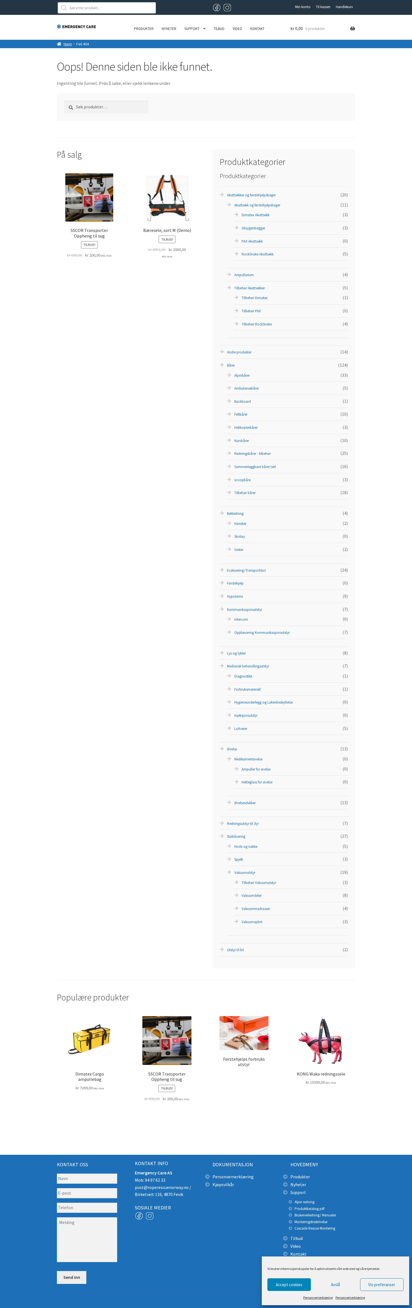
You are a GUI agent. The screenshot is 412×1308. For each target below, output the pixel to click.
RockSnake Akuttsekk (258, 254)
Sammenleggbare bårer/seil (255, 466)
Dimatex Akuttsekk (255, 215)
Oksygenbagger (253, 228)
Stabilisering (236, 836)
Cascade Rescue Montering (315, 1228)
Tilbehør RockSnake (257, 324)
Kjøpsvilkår (223, 1184)
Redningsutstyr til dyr (243, 823)
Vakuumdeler (251, 895)
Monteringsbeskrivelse (311, 1221)
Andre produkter (239, 352)
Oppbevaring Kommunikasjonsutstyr (262, 632)
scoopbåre (242, 480)
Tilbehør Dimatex (255, 297)
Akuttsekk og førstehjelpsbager (257, 205)
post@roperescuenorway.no (162, 1187)
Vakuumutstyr (244, 872)
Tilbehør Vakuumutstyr (259, 882)
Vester (238, 549)
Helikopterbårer (246, 427)
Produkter (144, 28)
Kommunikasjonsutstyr (244, 609)
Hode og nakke (245, 846)
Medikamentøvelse (248, 759)
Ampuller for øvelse (256, 769)
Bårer (231, 365)
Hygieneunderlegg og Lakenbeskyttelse (263, 702)
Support (192, 28)
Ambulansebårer (246, 388)
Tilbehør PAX (251, 311)
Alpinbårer (242, 375)
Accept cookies (289, 1284)
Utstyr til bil (235, 950)
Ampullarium (244, 275)
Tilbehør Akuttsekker (249, 288)
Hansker (240, 523)
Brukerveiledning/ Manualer (315, 1215)
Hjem (68, 43)
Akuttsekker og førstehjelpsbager (251, 195)
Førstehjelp (235, 583)
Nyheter (169, 28)
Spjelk (238, 859)
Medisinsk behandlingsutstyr (248, 666)
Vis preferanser (381, 1284)
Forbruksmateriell (247, 689)
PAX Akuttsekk (252, 241)
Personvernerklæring (318, 1297)
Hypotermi (235, 596)
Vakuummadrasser (256, 908)
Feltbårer (240, 414)
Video (237, 28)
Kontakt (257, 28)
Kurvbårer (241, 440)
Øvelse (232, 749)
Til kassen (323, 6)
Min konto (303, 6)
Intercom (241, 619)
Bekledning (235, 513)
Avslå (335, 1284)
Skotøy (239, 536)
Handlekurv (344, 6)
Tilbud (219, 28)
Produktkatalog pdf (309, 1208)
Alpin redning (304, 1202)
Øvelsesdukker (245, 802)
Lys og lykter (236, 653)
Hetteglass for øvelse (257, 782)
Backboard (242, 401)
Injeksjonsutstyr (246, 715)
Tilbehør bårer (245, 492)
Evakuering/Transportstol (246, 570)
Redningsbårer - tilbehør (252, 453)
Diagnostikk (243, 676)
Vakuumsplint (252, 922)
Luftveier (240, 728)
